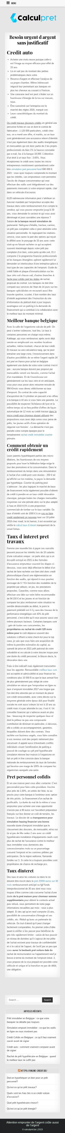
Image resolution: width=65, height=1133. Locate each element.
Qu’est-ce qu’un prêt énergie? (21, 1108)
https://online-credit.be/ (34, 1070)
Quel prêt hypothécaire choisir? (22, 1102)
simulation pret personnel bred (26, 169)
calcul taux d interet (26, 525)
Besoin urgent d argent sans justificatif (32, 40)
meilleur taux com (48, 670)
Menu (13, 3)
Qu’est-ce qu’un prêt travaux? (22, 1087)
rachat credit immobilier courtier (36, 434)
